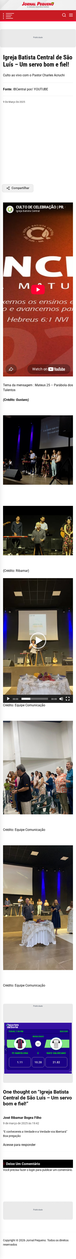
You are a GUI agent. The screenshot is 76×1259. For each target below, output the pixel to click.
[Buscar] (64, 15)
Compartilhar (20, 188)
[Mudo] (61, 699)
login (32, 1170)
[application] (38, 640)
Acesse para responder (19, 1145)
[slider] (34, 699)
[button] (38, 640)
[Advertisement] (38, 144)
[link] (38, 5)
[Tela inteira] (68, 699)
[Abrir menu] (71, 15)
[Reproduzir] (8, 699)
